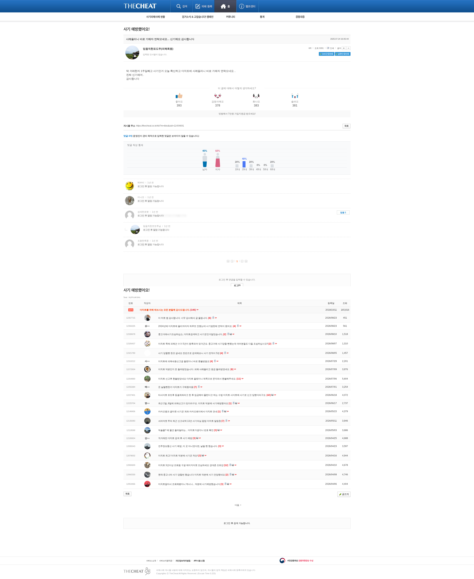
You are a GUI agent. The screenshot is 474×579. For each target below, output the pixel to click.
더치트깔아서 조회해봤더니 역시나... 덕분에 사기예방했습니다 (190, 484)
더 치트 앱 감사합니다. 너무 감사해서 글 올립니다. (184, 318)
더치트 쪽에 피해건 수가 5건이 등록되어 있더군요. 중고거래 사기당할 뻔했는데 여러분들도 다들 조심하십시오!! (214, 343)
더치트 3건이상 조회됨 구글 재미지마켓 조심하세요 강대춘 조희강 (193, 465)
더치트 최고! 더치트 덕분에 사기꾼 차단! (179, 455)
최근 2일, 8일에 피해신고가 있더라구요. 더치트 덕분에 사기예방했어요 (194, 403)
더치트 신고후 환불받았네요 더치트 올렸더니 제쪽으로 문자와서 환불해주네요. (199, 378)
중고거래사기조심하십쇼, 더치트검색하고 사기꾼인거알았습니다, (192, 334)
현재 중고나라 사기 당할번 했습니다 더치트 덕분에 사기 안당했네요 (193, 474)
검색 (181, 6)
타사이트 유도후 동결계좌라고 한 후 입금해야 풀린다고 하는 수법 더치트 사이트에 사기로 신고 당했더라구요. (214, 395)
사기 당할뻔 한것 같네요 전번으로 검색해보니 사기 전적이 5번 (190, 353)
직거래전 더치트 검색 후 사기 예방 (177, 438)
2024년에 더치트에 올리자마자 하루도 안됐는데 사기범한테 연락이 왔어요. (197, 326)
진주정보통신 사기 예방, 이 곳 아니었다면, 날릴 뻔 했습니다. (189, 446)
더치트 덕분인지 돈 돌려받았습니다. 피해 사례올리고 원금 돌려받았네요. (195, 369)
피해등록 (203, 6)
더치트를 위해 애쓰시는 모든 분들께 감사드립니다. (168, 310)
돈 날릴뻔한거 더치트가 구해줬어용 (177, 387)
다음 (237, 505)
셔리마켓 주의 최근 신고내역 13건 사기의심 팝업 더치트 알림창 (191, 421)
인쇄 (332, 48)
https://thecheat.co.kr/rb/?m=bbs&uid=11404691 (160, 125)
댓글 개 (127, 136)
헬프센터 (247, 6)
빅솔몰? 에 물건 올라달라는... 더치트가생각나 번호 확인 (187, 430)
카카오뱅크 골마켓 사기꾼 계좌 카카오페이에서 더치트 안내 (189, 411)
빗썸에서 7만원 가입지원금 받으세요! (237, 113)
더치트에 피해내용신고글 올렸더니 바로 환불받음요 (185, 361)
